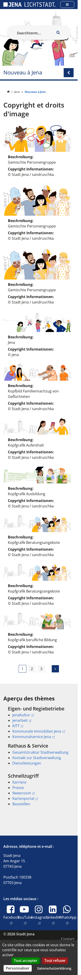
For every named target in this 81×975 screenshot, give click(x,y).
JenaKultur (21, 714)
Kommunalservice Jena (31, 736)
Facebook (11, 920)
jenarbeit (20, 720)
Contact (67, 939)
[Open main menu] (67, 4)
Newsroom (21, 793)
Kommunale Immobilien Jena (36, 731)
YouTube (25, 920)
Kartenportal (23, 798)
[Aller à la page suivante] (55, 668)
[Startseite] (8, 92)
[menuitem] (38, 722)
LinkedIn (53, 920)
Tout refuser (55, 960)
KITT (16, 725)
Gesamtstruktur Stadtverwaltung (40, 752)
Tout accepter (25, 960)
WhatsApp (67, 920)
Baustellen (21, 803)
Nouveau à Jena (22, 72)
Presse (18, 787)
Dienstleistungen (26, 763)
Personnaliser (17, 968)
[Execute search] (58, 32)
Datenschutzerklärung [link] (54, 968)
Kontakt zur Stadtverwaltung (36, 757)
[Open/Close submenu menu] (69, 72)
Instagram (39, 920)
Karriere (19, 782)
